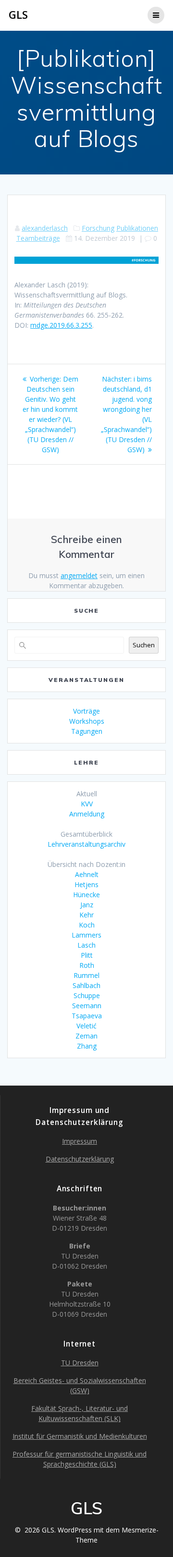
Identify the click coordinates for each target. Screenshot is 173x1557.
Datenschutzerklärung (80, 1158)
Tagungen (86, 731)
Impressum (79, 1141)
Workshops (86, 721)
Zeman (86, 1035)
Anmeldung (86, 813)
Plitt (87, 955)
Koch (87, 924)
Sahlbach (86, 985)
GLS (18, 15)
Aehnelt (87, 874)
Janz (86, 904)
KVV (87, 803)
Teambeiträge (38, 238)
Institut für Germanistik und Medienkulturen (79, 1436)
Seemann (86, 1005)
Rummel (86, 975)
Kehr (86, 914)
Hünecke (86, 894)
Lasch (86, 945)
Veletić (86, 1025)
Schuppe (87, 995)
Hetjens (86, 884)
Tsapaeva (87, 1015)
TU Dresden (80, 1362)
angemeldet (79, 575)
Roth (86, 965)
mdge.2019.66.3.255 (61, 325)
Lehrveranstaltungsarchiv (86, 844)
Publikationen (137, 228)
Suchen (144, 645)
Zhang (87, 1045)
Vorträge (86, 711)
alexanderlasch (45, 228)
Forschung (98, 228)
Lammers (86, 934)
